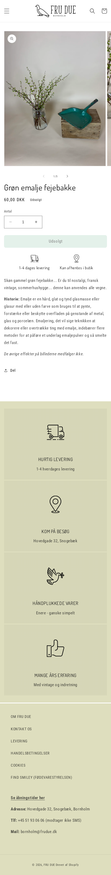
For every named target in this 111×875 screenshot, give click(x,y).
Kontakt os (21, 729)
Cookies (18, 765)
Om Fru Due (21, 716)
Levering (19, 741)
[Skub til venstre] (44, 176)
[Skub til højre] (67, 176)
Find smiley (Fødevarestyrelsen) (41, 777)
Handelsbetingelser (30, 753)
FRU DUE (49, 865)
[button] (7, 11)
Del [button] (13, 370)
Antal (8, 211)
